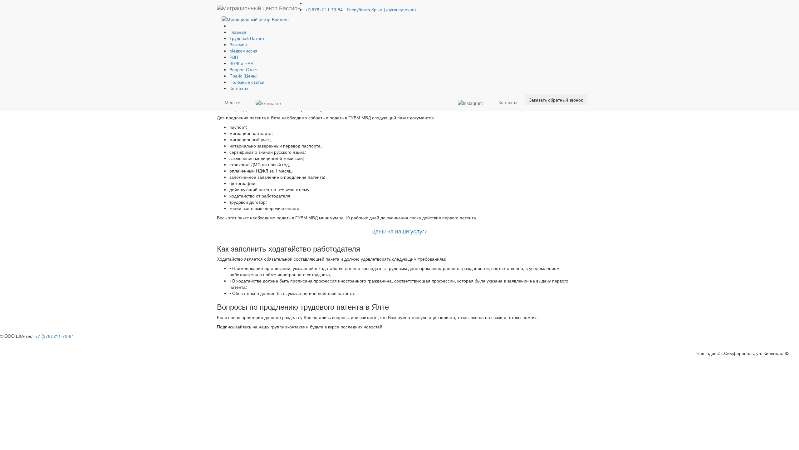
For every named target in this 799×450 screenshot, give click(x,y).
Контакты (238, 88)
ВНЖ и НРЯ (241, 63)
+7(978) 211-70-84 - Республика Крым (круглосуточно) (360, 9)
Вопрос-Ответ (243, 69)
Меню (231, 102)
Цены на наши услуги (399, 231)
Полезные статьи (246, 82)
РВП (233, 57)
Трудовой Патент (246, 38)
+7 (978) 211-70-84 (54, 336)
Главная (237, 32)
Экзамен (238, 44)
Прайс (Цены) (243, 75)
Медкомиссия (243, 51)
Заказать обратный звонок (556, 100)
